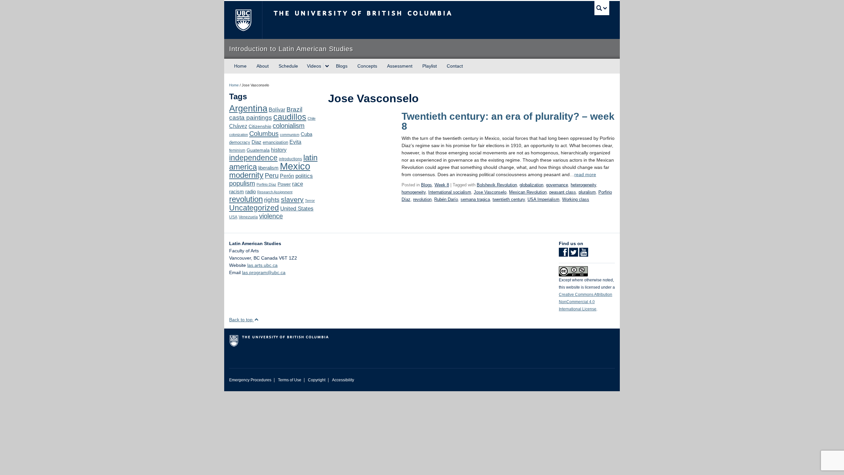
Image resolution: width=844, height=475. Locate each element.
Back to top (241, 319)
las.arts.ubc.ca (262, 265)
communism (289, 135)
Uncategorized (254, 208)
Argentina (248, 108)
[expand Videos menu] (327, 66)
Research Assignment (274, 192)
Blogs (341, 66)
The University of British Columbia (243, 20)
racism (236, 191)
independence (253, 157)
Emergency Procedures (250, 380)
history (278, 150)
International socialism (449, 192)
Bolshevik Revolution (497, 184)
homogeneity (414, 192)
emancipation (275, 142)
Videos (314, 66)
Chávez (238, 126)
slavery (292, 199)
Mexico (295, 166)
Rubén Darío (446, 199)
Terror (310, 201)
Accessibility (343, 380)
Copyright (316, 380)
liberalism (268, 168)
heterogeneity (583, 184)
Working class (575, 199)
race (297, 184)
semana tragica (475, 199)
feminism (237, 150)
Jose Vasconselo (490, 192)
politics (304, 176)
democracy (239, 142)
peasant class (562, 192)
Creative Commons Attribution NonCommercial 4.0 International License (585, 301)
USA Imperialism (543, 199)
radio (250, 191)
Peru (272, 175)
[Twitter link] (573, 254)
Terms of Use (289, 380)
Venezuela (248, 217)
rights (272, 199)
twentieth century (509, 199)
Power (284, 184)
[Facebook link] (563, 254)
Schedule (288, 66)
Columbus (264, 133)
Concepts (367, 66)
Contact (455, 66)
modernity (246, 175)
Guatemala (258, 150)
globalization (531, 184)
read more (585, 174)
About (262, 66)
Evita (295, 142)
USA (233, 217)
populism (242, 183)
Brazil (294, 109)
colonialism (289, 125)
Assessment (399, 66)
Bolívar (277, 109)
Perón (287, 176)
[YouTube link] (583, 254)
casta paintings (250, 117)
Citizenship (260, 126)
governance (557, 184)
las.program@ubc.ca (264, 272)
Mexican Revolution (528, 192)
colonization (238, 135)
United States (297, 209)
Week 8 (442, 184)
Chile (312, 118)
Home (240, 66)
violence (271, 216)
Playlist (429, 66)
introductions (290, 159)
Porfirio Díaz (266, 184)
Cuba (306, 134)
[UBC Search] (601, 8)
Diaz (256, 142)
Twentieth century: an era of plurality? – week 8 (508, 121)
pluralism (587, 192)
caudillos (289, 116)
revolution (246, 199)
